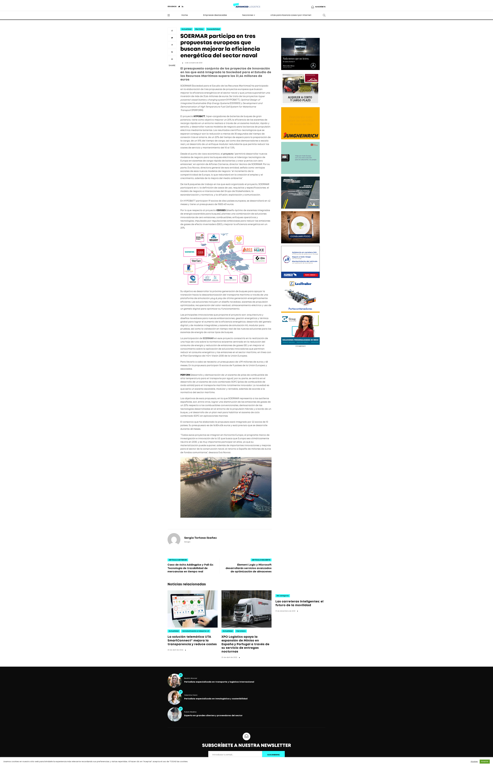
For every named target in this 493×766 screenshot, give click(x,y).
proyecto (228, 154)
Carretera (240, 631)
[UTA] (300, 158)
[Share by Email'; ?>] (172, 59)
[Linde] (300, 89)
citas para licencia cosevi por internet (291, 15)
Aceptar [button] (484, 761)
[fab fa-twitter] (179, 7)
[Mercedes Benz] (300, 54)
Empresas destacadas (215, 15)
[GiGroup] (300, 331)
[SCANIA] (300, 227)
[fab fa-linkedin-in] (182, 7)
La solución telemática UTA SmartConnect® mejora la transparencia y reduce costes (192, 641)
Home (184, 15)
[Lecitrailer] (300, 297)
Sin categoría (283, 596)
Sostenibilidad (213, 29)
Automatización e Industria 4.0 (195, 631)
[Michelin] (300, 193)
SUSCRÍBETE (320, 7)
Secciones (247, 15)
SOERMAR (208, 338)
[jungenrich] (300, 123)
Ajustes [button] (474, 762)
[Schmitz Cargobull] (300, 262)
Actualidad (186, 29)
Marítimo (199, 29)
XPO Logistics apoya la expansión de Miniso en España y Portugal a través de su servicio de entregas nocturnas (245, 644)
